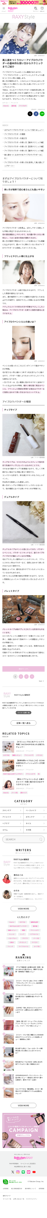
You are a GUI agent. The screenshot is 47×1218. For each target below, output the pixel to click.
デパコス (34, 942)
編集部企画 (34, 922)
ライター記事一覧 (24, 712)
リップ (22, 934)
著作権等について (30, 1188)
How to (6, 106)
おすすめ (6, 755)
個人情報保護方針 (16, 1188)
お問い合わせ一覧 (18, 1199)
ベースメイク (31, 810)
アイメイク (14, 103)
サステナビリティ (31, 1199)
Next (41, 681)
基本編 (14, 106)
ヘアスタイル (34, 934)
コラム (5, 830)
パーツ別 (15, 792)
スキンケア (6, 810)
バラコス (39, 755)
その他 (28, 830)
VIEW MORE (23, 908)
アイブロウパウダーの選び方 (15, 138)
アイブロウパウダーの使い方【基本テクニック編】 (24, 142)
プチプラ (25, 938)
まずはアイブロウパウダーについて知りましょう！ (24, 130)
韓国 (23, 930)
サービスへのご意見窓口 (28, 1163)
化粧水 (12, 942)
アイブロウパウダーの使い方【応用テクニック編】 (24, 146)
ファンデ (10, 946)
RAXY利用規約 (14, 1163)
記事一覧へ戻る (24, 722)
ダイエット (22, 942)
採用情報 (41, 1188)
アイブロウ (22, 106)
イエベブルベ (12, 938)
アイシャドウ (28, 755)
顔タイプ (24, 792)
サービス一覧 (7, 1199)
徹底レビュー (16, 755)
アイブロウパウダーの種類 (14, 134)
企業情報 (5, 1188)
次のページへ (23, 669)
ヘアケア (5, 823)
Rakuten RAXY (13, 9)
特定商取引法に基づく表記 (22, 1166)
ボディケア (30, 817)
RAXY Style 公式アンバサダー (13, 774)
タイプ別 (36, 946)
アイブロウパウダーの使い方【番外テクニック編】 (24, 150)
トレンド (11, 934)
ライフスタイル (23, 946)
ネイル (28, 823)
